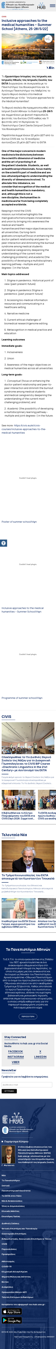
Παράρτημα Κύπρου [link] (16, 1141)
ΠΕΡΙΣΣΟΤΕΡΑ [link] (28, 1016)
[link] (3, 543)
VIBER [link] (15, 1062)
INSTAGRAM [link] (15, 1057)
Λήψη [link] (34, 521)
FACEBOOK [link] (15, 1051)
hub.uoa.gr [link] (39, 1304)
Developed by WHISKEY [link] (44, 1336)
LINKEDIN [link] (40, 1057)
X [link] (40, 1051)
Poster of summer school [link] (16, 521)
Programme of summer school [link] (19, 697)
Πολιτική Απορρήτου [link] (23, 1336)
